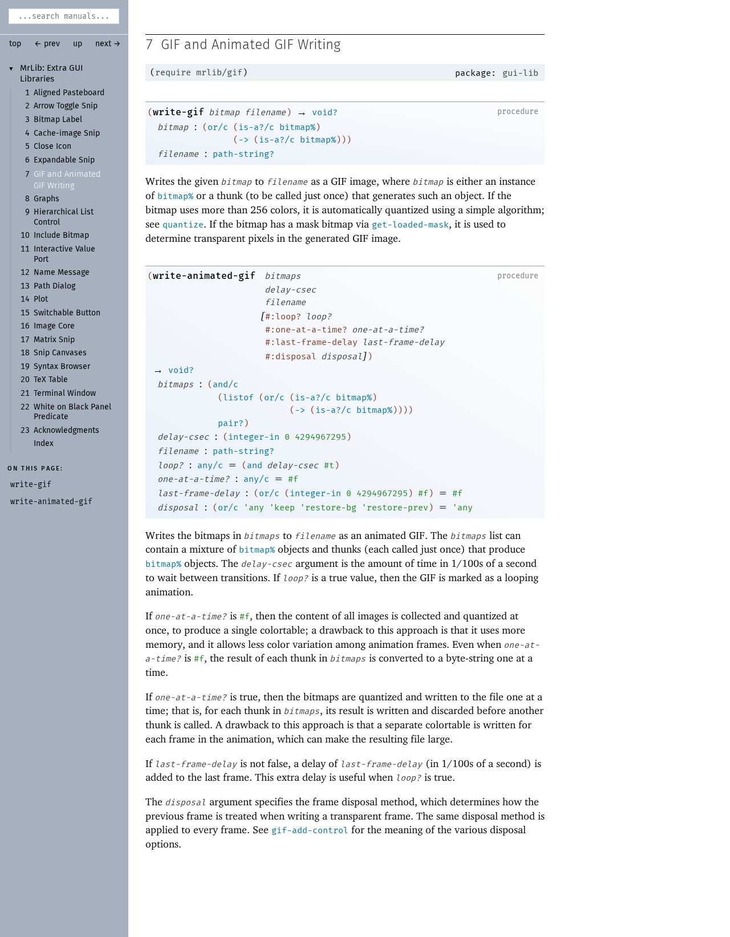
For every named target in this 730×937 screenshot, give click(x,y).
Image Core (54, 326)
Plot (41, 299)
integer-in (253, 437)
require (173, 72)
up (77, 44)
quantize (183, 225)
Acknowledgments (66, 431)
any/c (210, 465)
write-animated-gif (204, 275)
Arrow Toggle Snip (66, 106)
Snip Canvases (60, 353)
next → (108, 44)
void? (325, 112)
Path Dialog (54, 286)
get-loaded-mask (410, 225)
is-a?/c (256, 127)
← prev (47, 44)
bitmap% (297, 127)
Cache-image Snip (67, 133)
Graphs (46, 199)
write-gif (178, 112)
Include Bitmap (61, 236)
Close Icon (52, 147)
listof (238, 397)
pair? (231, 423)
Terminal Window (65, 393)
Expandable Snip (64, 160)
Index (44, 444)
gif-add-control (309, 830)
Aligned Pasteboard (69, 93)
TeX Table (51, 380)
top (15, 44)
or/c (218, 127)
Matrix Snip (54, 340)
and (254, 465)
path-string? (243, 154)
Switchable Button (67, 313)
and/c (225, 384)
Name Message (62, 273)
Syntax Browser (62, 367)
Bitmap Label (58, 120)
